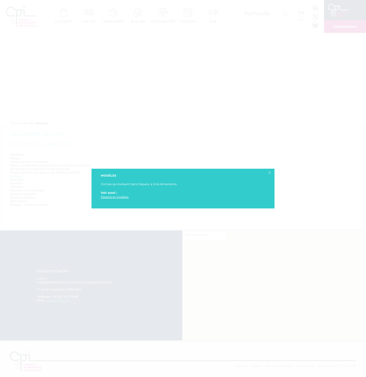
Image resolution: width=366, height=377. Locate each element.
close (269, 172)
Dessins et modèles (115, 197)
